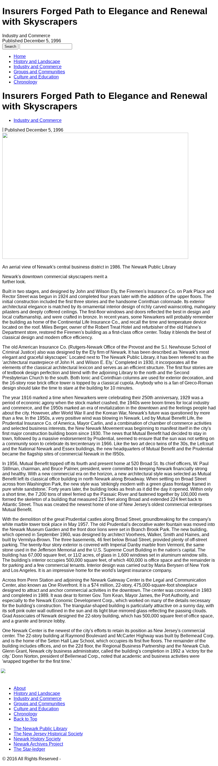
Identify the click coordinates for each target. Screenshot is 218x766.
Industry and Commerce (38, 66)
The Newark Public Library (40, 728)
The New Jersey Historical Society (48, 733)
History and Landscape (37, 61)
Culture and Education (36, 76)
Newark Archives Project (38, 744)
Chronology (25, 82)
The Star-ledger (29, 749)
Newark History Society (37, 738)
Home (20, 56)
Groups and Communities (39, 71)
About (20, 688)
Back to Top (25, 719)
